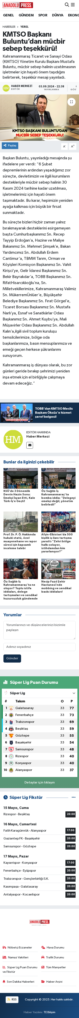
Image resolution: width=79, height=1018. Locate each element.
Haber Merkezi (37, 436)
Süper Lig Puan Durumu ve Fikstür (20, 969)
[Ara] (67, 5)
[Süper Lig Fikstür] (74, 797)
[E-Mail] (29, 445)
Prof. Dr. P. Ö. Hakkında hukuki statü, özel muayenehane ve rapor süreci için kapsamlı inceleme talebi (20, 541)
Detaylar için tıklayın (40, 782)
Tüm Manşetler (56, 967)
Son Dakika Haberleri (20, 981)
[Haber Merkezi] (13, 439)
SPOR (42, 15)
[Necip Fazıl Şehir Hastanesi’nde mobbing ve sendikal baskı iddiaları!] (58, 569)
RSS (14, 999)
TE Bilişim (49, 1012)
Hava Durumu (55, 947)
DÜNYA (57, 15)
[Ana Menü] (73, 5)
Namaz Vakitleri (18, 957)
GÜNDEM (26, 15)
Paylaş (12, 145)
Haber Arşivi (54, 981)
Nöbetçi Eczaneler (20, 947)
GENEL (8, 15)
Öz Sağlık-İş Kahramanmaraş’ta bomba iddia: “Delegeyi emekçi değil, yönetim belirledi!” (58, 498)
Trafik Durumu (55, 957)
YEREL (24, 26)
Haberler (9, 26)
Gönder (12, 658)
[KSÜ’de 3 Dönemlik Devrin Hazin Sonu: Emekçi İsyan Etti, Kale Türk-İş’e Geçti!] (20, 478)
